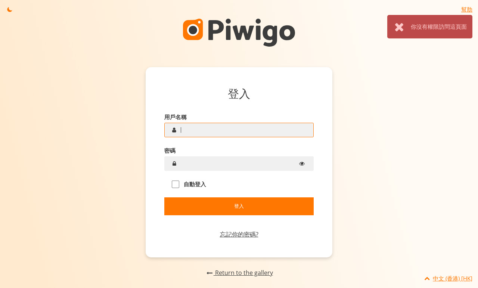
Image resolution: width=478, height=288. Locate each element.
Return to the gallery (243, 273)
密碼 (170, 150)
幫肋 (466, 9)
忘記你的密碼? (239, 234)
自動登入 (194, 184)
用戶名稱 (175, 116)
